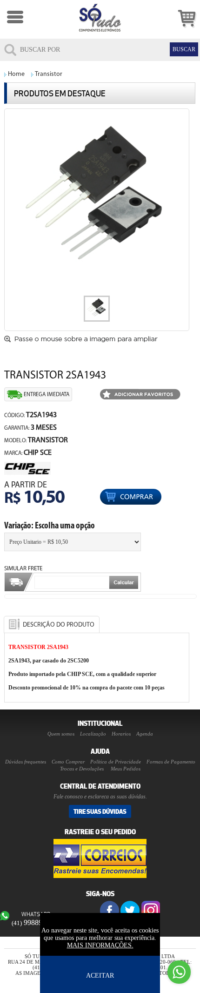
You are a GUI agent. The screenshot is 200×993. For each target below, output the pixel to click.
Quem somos (60, 733)
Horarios (121, 733)
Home (16, 74)
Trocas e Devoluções (82, 768)
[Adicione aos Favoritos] (140, 395)
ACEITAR (100, 975)
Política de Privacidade (115, 761)
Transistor (48, 74)
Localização (93, 733)
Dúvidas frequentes (25, 761)
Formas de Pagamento (171, 761)
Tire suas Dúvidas (100, 811)
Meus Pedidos (125, 768)
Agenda (144, 733)
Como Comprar (68, 761)
